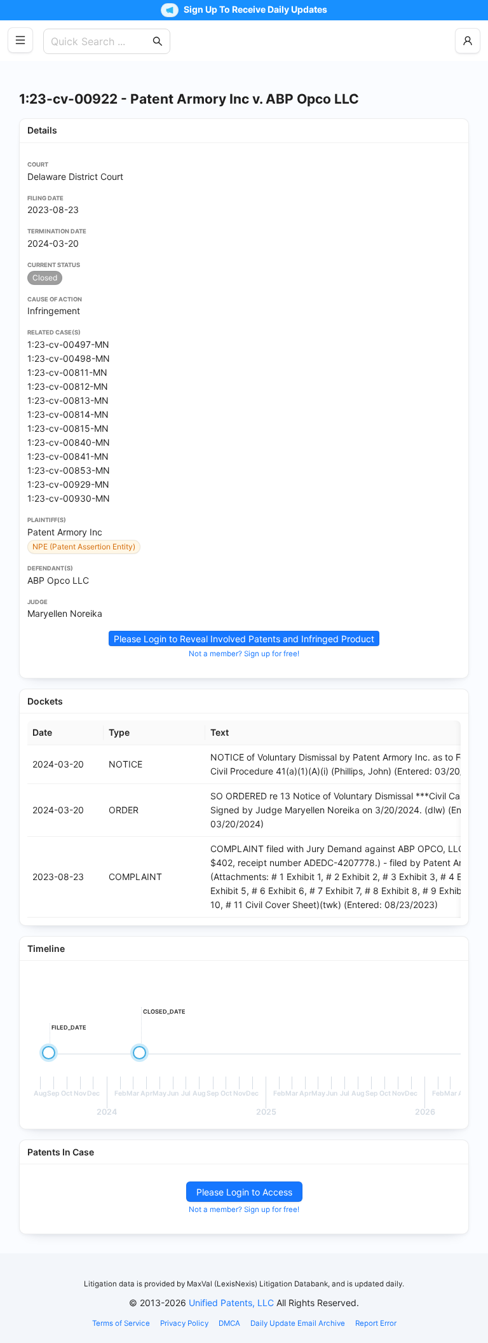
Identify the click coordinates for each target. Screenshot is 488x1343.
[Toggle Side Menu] (20, 40)
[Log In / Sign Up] (467, 40)
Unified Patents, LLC (231, 1302)
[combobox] (100, 41)
